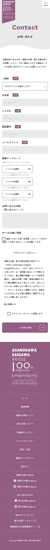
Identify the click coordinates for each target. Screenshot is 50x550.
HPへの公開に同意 (11, 232)
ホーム (25, 398)
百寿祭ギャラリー (25, 432)
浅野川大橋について (25, 415)
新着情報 (25, 406)
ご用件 (5, 78)
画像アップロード (16, 160)
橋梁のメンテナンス (25, 457)
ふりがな (6, 110)
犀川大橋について (25, 423)
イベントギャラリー (25, 440)
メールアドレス (10, 142)
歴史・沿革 (25, 449)
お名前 (5, 95)
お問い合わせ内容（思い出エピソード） (13, 207)
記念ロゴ (25, 466)
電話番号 (6, 126)
